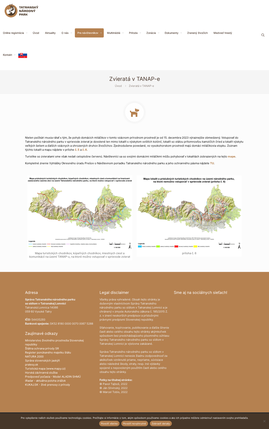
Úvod (118, 86)
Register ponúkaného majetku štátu (48, 352)
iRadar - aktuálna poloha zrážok (45, 380)
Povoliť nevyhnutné (134, 423)
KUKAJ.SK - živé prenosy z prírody (47, 384)
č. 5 (77, 149)
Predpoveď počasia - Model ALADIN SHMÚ (53, 376)
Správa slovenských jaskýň (42, 360)
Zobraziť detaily (161, 423)
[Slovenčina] (22, 57)
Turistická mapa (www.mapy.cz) (45, 368)
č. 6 (84, 149)
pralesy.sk (31, 364)
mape (231, 156)
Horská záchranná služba (41, 372)
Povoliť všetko (109, 423)
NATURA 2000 (34, 356)
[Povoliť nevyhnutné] (264, 421)
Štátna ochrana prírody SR (42, 348)
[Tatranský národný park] (21, 11)
